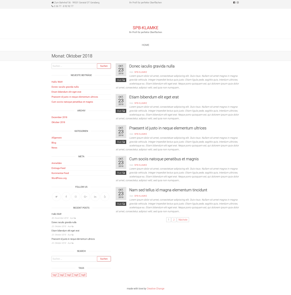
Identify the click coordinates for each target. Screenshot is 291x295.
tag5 (83, 275)
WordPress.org (59, 178)
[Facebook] (66, 196)
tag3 (69, 275)
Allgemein (57, 137)
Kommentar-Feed (60, 173)
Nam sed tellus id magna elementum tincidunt (168, 190)
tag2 (62, 275)
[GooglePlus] (85, 196)
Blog (54, 142)
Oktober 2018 (58, 122)
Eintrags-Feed (58, 168)
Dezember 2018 (59, 117)
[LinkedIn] (95, 196)
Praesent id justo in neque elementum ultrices (167, 128)
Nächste (183, 219)
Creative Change (155, 288)
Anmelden (57, 163)
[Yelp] (104, 196)
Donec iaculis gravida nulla (152, 66)
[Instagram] (75, 196)
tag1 (55, 275)
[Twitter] (56, 196)
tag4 (76, 275)
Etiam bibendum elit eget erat (154, 97)
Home (145, 44)
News (54, 147)
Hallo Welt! (57, 82)
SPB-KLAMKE (145, 27)
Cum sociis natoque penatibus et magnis (164, 159)
